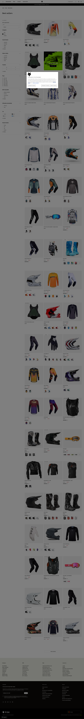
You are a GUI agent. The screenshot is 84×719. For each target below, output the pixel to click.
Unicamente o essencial (45, 85)
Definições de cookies (32, 85)
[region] (42, 80)
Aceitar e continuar (53, 85)
